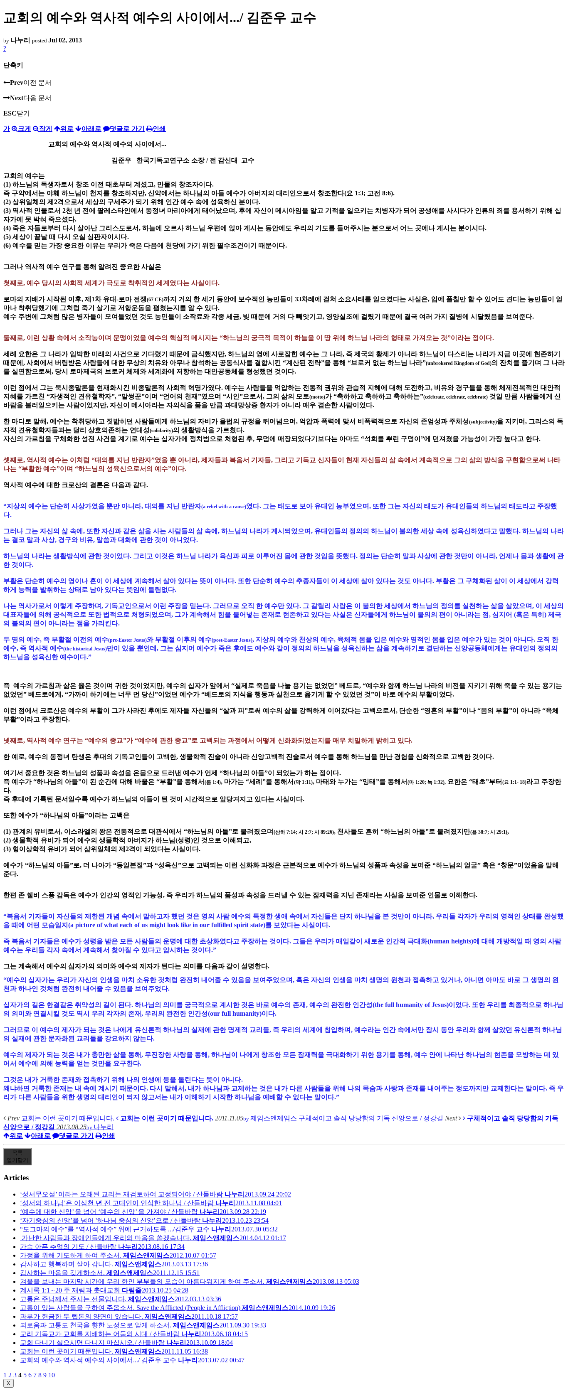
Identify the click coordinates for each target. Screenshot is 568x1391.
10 (51, 1375)
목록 (17, 1156)
